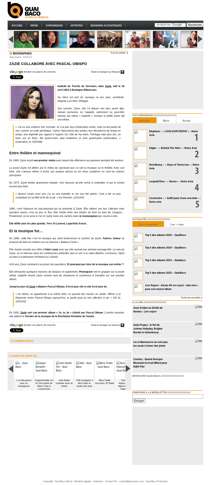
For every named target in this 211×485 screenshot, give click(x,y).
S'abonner (98, 481)
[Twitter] (142, 383)
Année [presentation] (186, 120)
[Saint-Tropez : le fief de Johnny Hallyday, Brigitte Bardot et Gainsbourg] (198, 323)
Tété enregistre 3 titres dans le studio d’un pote (84, 383)
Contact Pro (111, 481)
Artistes (76, 25)
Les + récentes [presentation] (148, 224)
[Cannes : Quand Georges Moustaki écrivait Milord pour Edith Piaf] (198, 358)
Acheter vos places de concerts (40, 72)
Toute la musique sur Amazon (105, 72)
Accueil (17, 25)
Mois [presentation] (166, 120)
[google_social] (148, 383)
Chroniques (54, 25)
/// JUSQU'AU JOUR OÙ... (23, 356)
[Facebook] (135, 383)
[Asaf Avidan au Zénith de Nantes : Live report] (198, 306)
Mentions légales (82, 481)
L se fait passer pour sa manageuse (24, 383)
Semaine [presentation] (144, 120)
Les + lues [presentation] (177, 224)
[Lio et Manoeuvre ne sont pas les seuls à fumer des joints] (198, 341)
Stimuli (69, 481)
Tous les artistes (118, 52)
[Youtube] (155, 383)
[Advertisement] (128, 10)
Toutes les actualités (190, 297)
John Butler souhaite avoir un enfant (64, 383)
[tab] (144, 120)
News (34, 25)
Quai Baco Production (157, 481)
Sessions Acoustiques (106, 25)
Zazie (108, 86)
